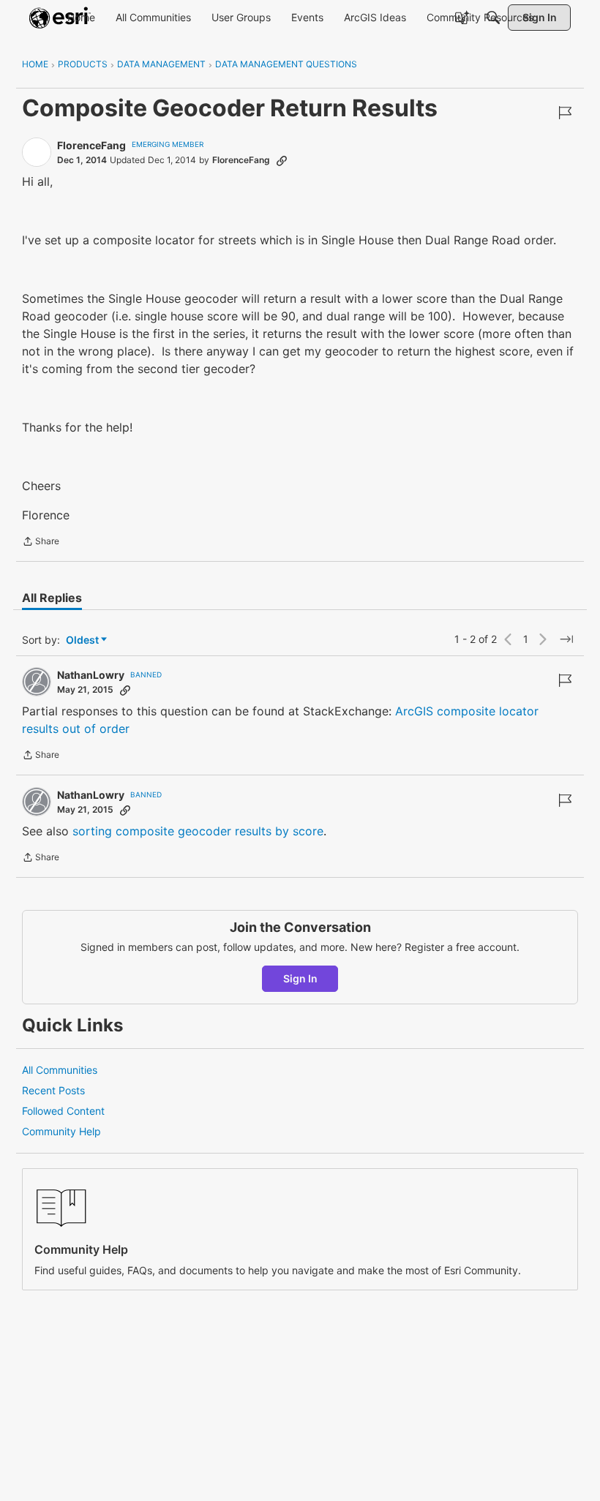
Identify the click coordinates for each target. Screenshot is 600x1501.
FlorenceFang (91, 145)
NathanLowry (90, 675)
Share (40, 542)
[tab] (52, 597)
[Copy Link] (281, 160)
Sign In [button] (300, 978)
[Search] (493, 17)
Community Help (61, 1131)
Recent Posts (53, 1090)
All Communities (59, 1070)
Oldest (83, 640)
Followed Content (63, 1111)
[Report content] (565, 112)
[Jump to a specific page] (566, 639)
